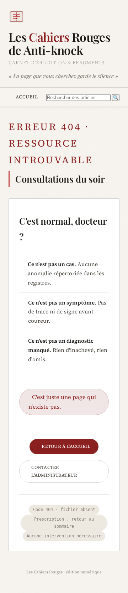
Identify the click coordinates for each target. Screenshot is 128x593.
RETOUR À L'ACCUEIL (66, 446)
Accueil (27, 96)
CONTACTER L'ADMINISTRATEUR (54, 471)
